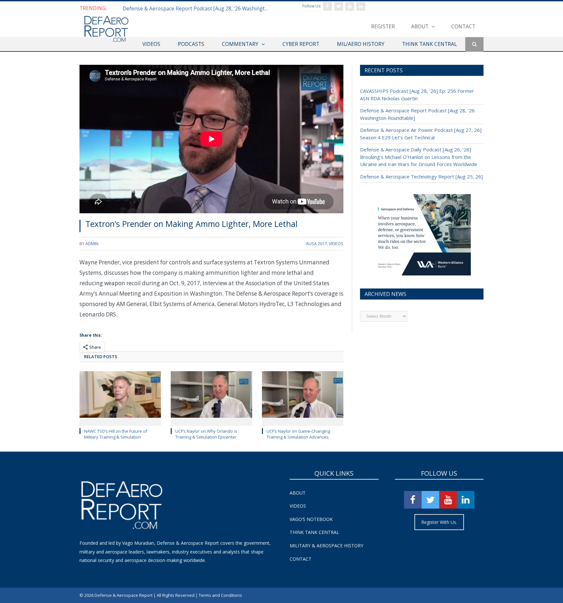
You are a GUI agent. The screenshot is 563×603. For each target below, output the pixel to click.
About (419, 26)
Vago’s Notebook (311, 519)
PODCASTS (191, 44)
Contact (463, 26)
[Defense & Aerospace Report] (106, 29)
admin (91, 243)
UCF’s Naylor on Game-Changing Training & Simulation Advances (298, 434)
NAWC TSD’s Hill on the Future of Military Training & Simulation (115, 434)
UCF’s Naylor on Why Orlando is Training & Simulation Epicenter (206, 434)
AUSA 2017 (316, 243)
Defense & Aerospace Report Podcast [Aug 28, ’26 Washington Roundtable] (198, 8)
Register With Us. (439, 522)
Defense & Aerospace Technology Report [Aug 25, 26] (421, 176)
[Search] (474, 44)
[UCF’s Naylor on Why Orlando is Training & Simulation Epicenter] (211, 398)
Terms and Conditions (220, 595)
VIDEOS (151, 44)
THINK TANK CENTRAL (429, 44)
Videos (298, 506)
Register (383, 26)
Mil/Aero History (360, 44)
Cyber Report (300, 44)
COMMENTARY (240, 44)
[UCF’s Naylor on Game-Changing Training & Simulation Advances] (302, 398)
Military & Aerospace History (326, 545)
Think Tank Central (314, 532)
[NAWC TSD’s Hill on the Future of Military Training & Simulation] (120, 398)
